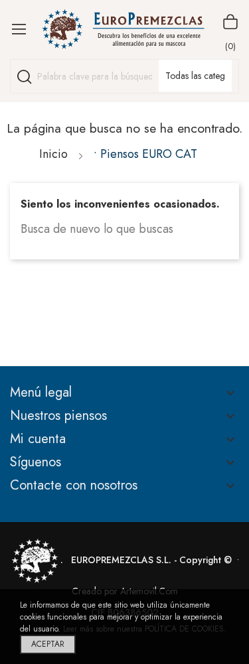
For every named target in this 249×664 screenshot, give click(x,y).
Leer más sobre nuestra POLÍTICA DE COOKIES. (144, 629)
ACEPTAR (47, 644)
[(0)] (230, 22)
